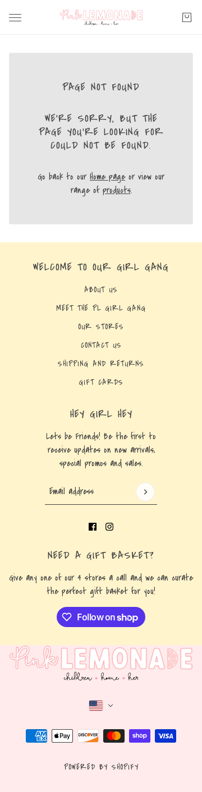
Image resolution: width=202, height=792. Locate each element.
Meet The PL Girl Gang (101, 308)
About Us (101, 290)
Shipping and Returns (101, 364)
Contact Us (101, 345)
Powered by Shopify (101, 767)
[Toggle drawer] (15, 17)
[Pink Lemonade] (101, 17)
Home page (107, 177)
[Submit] (145, 491)
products (117, 190)
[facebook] (92, 527)
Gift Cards (101, 382)
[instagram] (109, 527)
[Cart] (187, 17)
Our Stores (101, 327)
